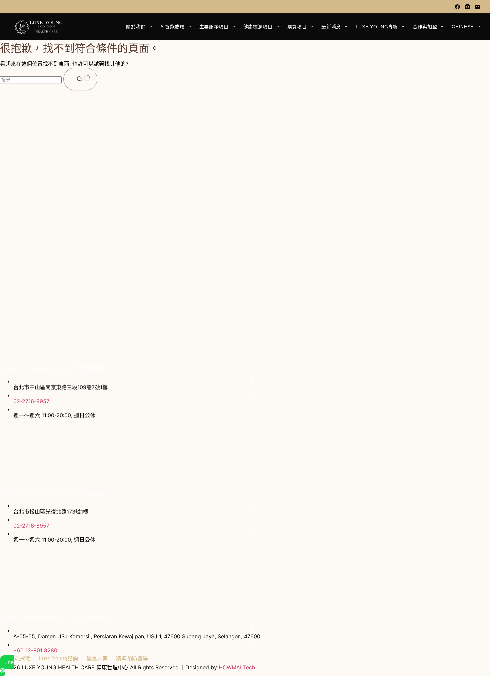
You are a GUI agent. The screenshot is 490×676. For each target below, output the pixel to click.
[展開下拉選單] (151, 27)
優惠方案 (97, 658)
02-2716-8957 (31, 401)
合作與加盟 (425, 26)
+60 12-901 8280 (35, 650)
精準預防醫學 (132, 658)
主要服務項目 (214, 26)
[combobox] (31, 79)
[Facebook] (457, 6)
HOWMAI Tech (237, 667)
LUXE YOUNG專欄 (377, 26)
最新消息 (331, 26)
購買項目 (297, 26)
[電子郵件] (477, 6)
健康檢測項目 (258, 26)
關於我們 (136, 26)
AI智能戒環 (172, 26)
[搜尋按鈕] (80, 79)
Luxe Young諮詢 (58, 658)
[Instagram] (467, 6)
